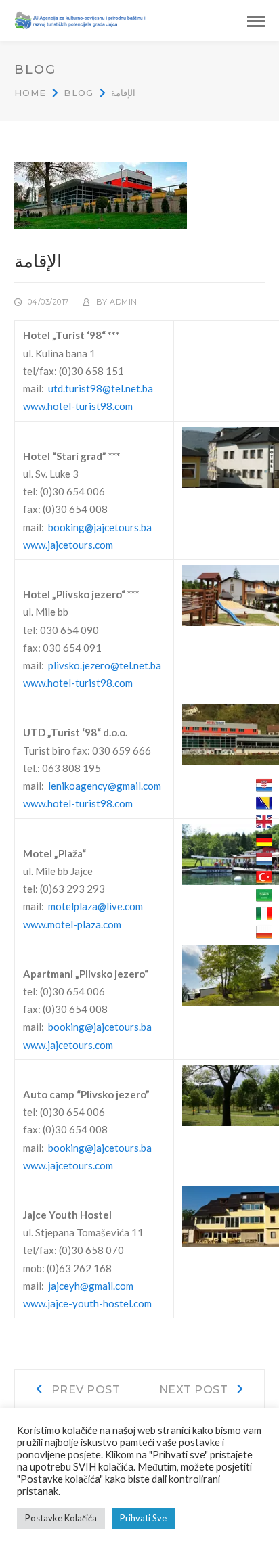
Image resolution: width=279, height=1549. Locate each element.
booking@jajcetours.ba (100, 527)
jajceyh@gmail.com (90, 1286)
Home (30, 92)
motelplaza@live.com (95, 906)
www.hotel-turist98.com (78, 406)
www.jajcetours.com (68, 545)
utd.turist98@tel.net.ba (100, 388)
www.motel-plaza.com (72, 924)
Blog (78, 92)
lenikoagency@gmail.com (104, 786)
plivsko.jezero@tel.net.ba (104, 665)
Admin (123, 302)
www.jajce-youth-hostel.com (87, 1303)
